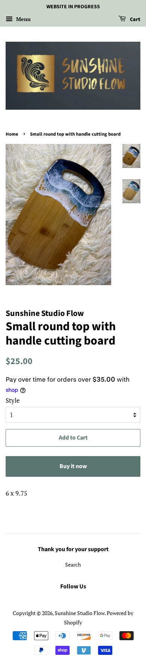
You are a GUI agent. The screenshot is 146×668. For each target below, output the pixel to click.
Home (12, 134)
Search (73, 564)
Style (13, 400)
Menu (23, 19)
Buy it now (73, 466)
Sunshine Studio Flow (79, 613)
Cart (134, 19)
